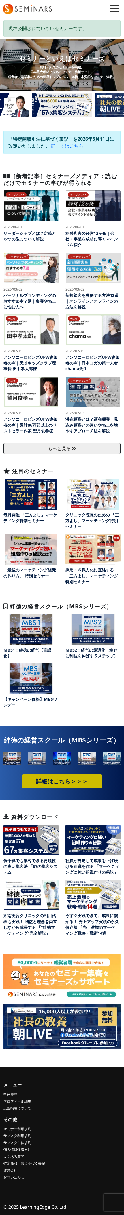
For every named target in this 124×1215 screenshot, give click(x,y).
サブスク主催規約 (17, 1142)
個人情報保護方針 (17, 1149)
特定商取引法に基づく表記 (24, 1163)
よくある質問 (13, 1156)
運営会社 (10, 1170)
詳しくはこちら (67, 146)
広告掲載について (17, 1108)
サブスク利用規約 (17, 1135)
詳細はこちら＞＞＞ (62, 781)
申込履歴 (10, 1094)
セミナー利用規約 (17, 1128)
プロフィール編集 (17, 1101)
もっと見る (60, 448)
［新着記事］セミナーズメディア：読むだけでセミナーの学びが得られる (60, 179)
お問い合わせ (13, 1177)
